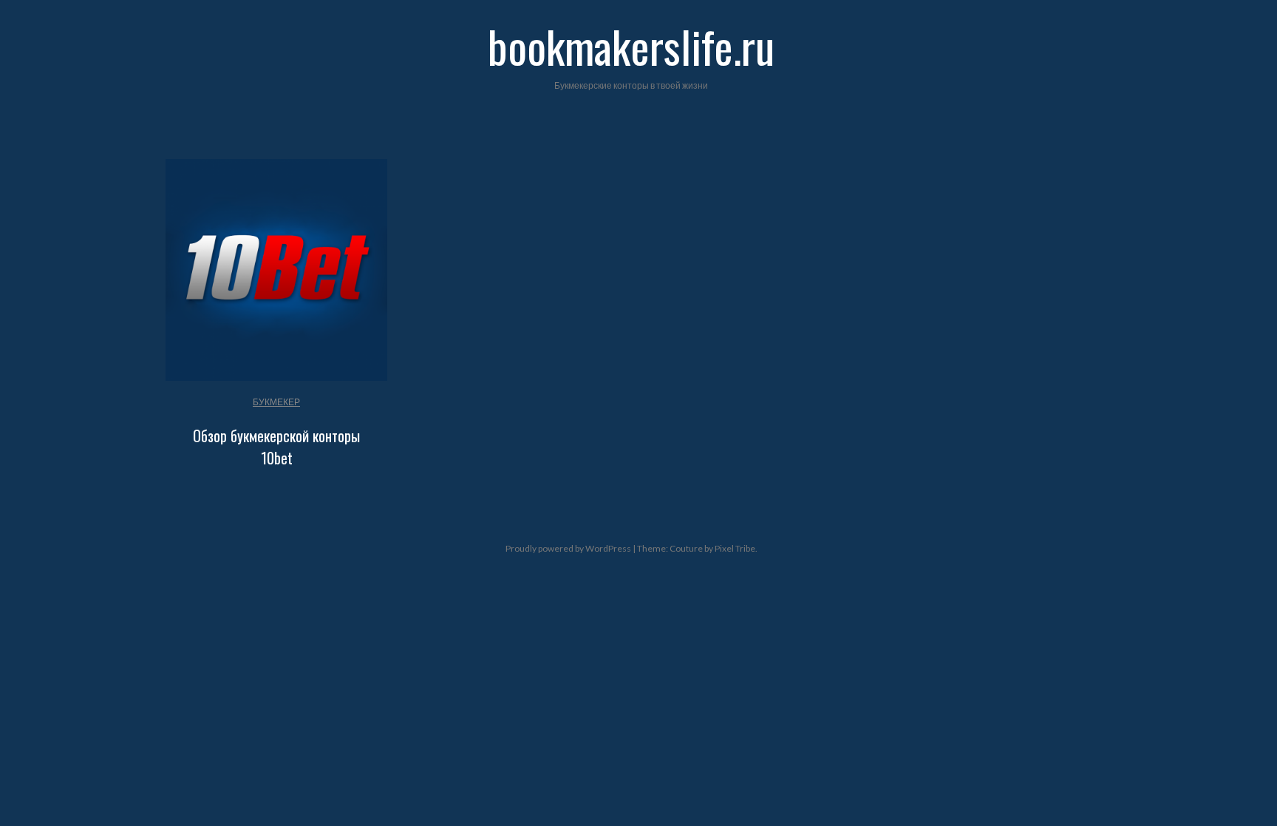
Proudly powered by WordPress (568, 548)
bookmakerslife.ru (631, 45)
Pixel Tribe (735, 548)
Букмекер (276, 401)
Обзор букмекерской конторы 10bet (276, 446)
